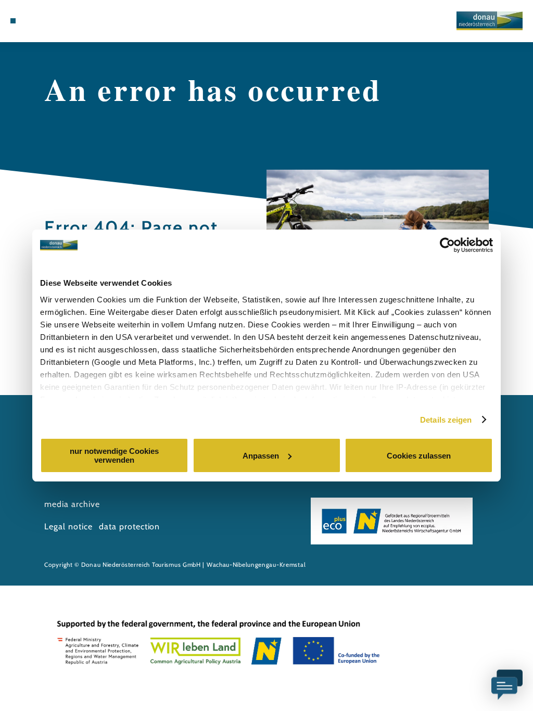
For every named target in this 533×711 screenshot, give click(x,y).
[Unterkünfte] (34, 20)
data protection (129, 526)
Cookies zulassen (419, 455)
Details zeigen (446, 419)
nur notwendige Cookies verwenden (114, 455)
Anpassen (261, 455)
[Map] (45, 20)
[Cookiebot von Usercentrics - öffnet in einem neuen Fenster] (447, 245)
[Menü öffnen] (13, 20)
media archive (71, 504)
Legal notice (68, 526)
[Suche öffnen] (67, 20)
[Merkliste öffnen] (56, 20)
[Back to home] (489, 20)
